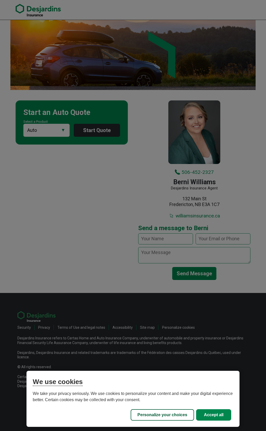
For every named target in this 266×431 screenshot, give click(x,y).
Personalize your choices (162, 415)
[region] (132, 399)
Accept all (213, 415)
